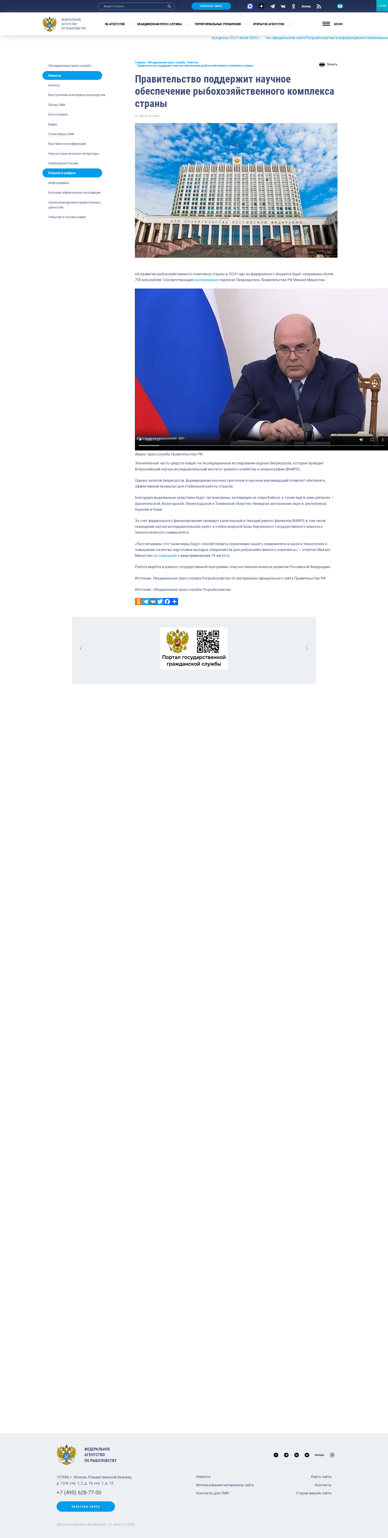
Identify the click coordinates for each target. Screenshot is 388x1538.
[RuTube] (306, 6)
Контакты (323, 1485)
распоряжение (206, 280)
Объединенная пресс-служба (159, 24)
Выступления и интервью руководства (76, 95)
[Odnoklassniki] (138, 601)
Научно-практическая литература (73, 153)
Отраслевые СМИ (61, 134)
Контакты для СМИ (212, 1493)
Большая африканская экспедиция (74, 192)
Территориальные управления (217, 24)
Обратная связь (211, 6)
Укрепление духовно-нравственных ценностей (74, 205)
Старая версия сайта (313, 1493)
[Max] (250, 6)
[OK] (293, 6)
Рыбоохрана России (63, 163)
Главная (140, 62)
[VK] (283, 6)
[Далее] (306, 648)
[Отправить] (174, 601)
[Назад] (81, 648)
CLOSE (382, 5)
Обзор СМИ (56, 105)
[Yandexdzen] (261, 6)
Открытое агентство (268, 24)
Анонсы (54, 85)
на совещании (165, 555)
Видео (52, 124)
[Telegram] (272, 6)
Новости (54, 75)
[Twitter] (160, 601)
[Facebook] (167, 601)
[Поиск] (169, 6)
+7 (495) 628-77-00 (79, 1492)
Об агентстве (115, 24)
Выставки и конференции (67, 144)
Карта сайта (321, 1477)
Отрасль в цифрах (62, 173)
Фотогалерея (58, 114)
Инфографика (58, 183)
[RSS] (319, 6)
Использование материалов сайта (225, 1485)
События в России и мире (67, 217)
